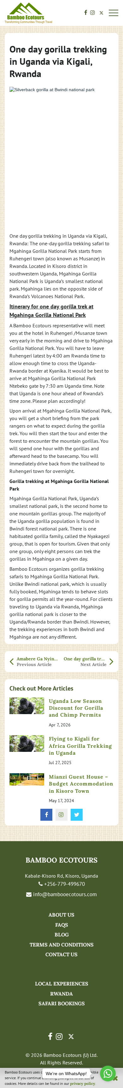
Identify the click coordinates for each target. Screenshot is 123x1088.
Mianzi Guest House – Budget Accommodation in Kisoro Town (81, 784)
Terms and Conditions (62, 944)
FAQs (61, 925)
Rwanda (61, 994)
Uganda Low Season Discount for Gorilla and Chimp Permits (76, 708)
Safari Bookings (61, 1003)
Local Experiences (61, 983)
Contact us (61, 954)
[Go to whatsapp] (108, 1073)
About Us (61, 915)
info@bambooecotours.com (64, 894)
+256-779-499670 (64, 883)
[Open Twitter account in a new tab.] (101, 13)
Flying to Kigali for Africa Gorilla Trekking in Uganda (80, 746)
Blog (62, 934)
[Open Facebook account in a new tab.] (85, 13)
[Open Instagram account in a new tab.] (93, 13)
